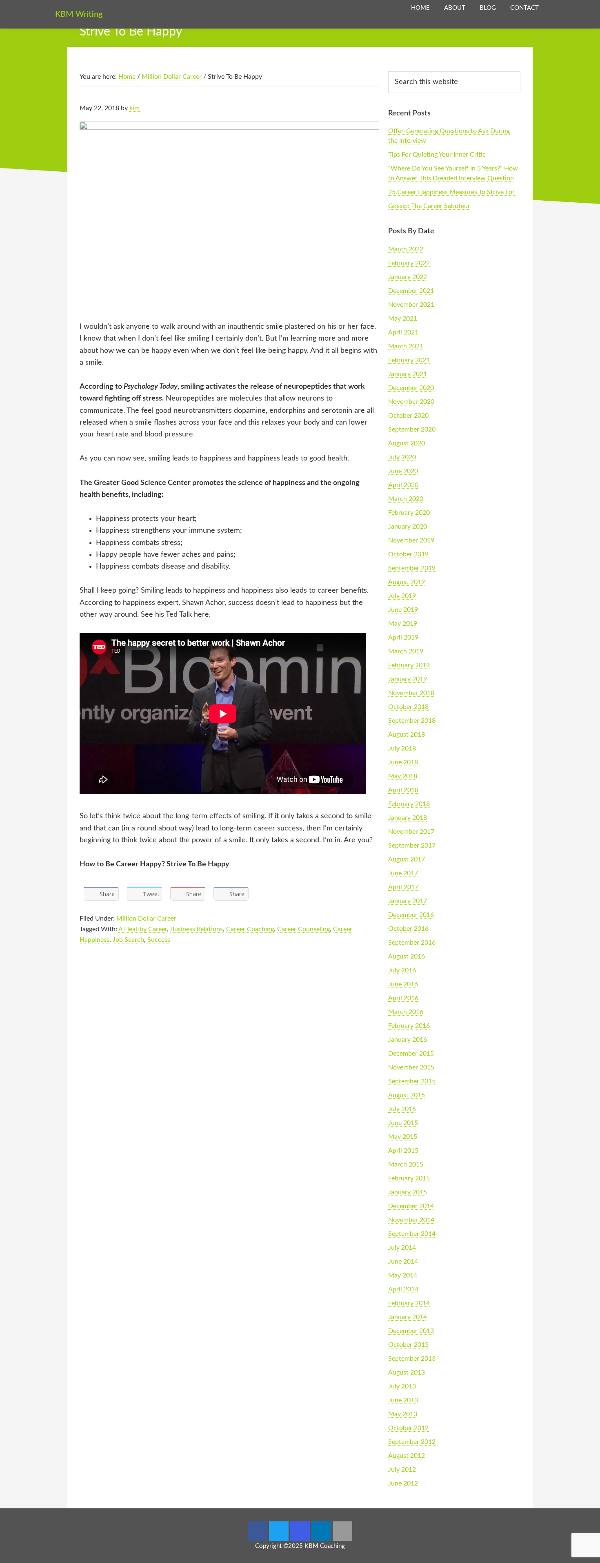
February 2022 (409, 263)
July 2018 (402, 748)
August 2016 (406, 956)
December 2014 (411, 1206)
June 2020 (403, 471)
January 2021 (407, 374)
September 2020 (412, 429)
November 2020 (411, 401)
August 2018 (406, 734)
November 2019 (411, 540)
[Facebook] (257, 1531)
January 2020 (407, 526)
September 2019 (412, 568)
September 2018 (412, 720)
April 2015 (403, 1150)
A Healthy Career (142, 929)
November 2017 (411, 831)
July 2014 (402, 1247)
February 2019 (409, 665)
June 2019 (403, 610)
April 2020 (403, 485)
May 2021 (402, 318)
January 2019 (407, 679)
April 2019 (403, 637)
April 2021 (403, 332)
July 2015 (402, 1109)
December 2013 (411, 1331)
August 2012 (406, 1455)
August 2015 (406, 1095)
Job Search (128, 939)
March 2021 (405, 346)
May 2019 (402, 623)
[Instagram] (300, 1531)
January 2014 (407, 1317)
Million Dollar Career (146, 918)
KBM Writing (78, 14)
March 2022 (405, 249)
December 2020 (411, 388)
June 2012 (403, 1483)
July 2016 (402, 970)
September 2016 (412, 942)
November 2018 (411, 693)
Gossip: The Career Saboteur (429, 206)
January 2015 (407, 1192)
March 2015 (405, 1164)
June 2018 (403, 762)
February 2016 (409, 1026)
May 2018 (402, 776)
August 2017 (406, 859)
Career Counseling (303, 929)
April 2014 (403, 1289)
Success (158, 939)
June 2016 (403, 984)
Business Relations (196, 929)
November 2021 (411, 304)
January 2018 (407, 818)
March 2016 (405, 1012)
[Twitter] (279, 1531)
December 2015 (411, 1053)
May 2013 (402, 1414)
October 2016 (408, 928)
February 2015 (409, 1178)
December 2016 (411, 915)
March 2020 (405, 499)
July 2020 (402, 457)
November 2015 (411, 1067)
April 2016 (403, 998)
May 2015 (402, 1137)
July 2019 (402, 596)
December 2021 (411, 291)
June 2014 (403, 1261)
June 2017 (403, 873)
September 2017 (412, 845)
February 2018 (409, 804)
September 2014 (412, 1234)
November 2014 (411, 1220)
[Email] (342, 1531)
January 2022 (407, 277)
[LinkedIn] (321, 1531)
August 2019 (406, 582)
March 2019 (405, 651)
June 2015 (403, 1123)
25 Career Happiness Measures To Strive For (451, 192)
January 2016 (407, 1039)
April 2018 (403, 790)
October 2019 (408, 554)
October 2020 (408, 415)
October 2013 (408, 1345)
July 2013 (402, 1386)
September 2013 (412, 1358)
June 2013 (403, 1400)
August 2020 (406, 443)
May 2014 (402, 1275)
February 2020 (409, 512)
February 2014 (409, 1303)
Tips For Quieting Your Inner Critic (437, 154)
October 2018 (408, 707)
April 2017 (403, 887)
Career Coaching (250, 929)
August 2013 (406, 1372)
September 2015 (412, 1081)
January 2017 (407, 901)
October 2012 (408, 1428)
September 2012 (412, 1442)
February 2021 (409, 360)
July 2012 (402, 1469)
